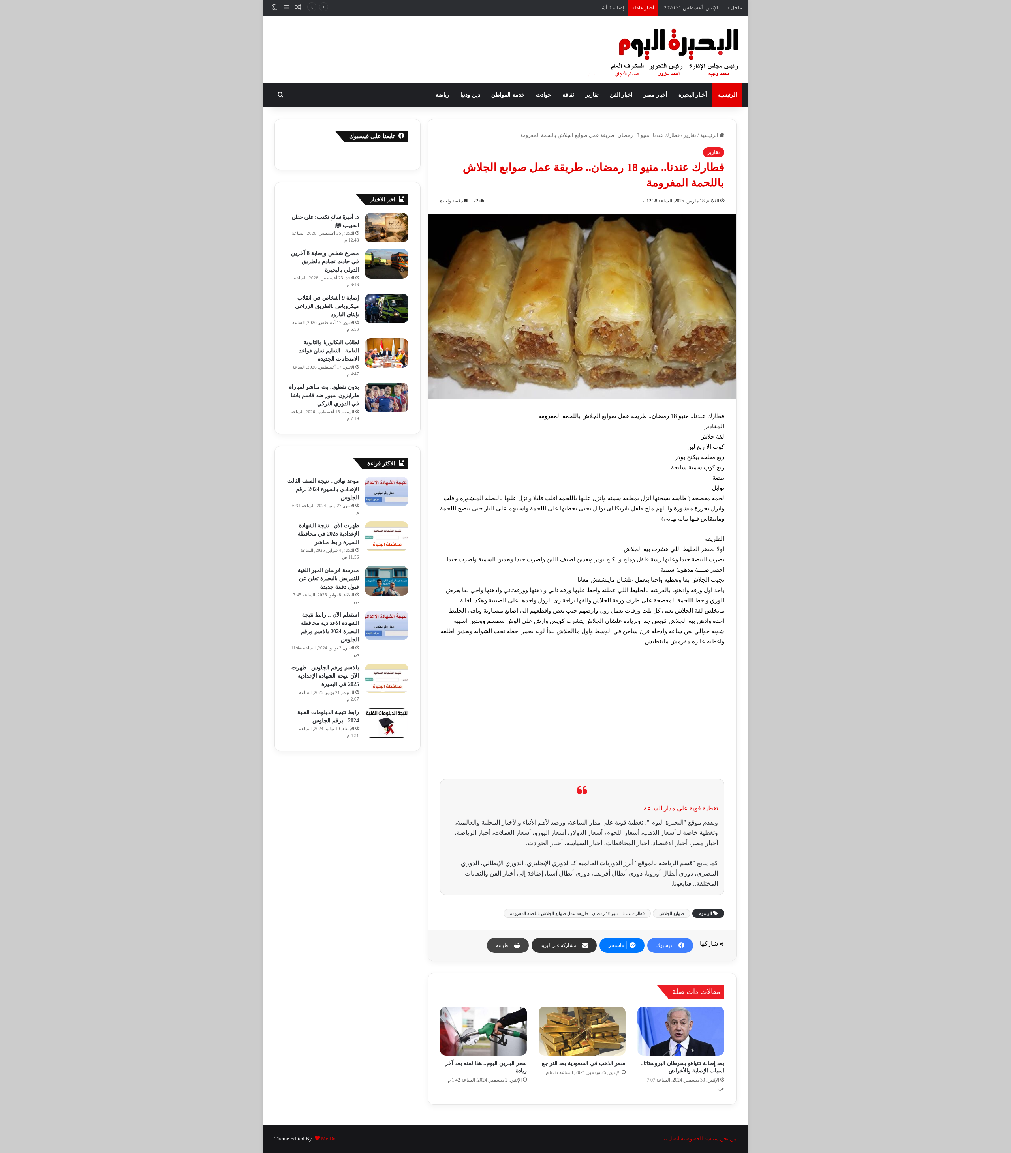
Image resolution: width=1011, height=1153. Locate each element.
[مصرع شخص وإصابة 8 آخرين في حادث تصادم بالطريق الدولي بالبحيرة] (386, 264)
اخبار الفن (621, 95)
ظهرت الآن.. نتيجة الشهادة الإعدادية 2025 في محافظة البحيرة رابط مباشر (328, 534)
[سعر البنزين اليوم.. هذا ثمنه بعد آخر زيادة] (483, 1031)
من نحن (728, 1139)
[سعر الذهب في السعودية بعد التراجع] (582, 1031)
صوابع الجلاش (671, 913)
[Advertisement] (582, 711)
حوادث (543, 95)
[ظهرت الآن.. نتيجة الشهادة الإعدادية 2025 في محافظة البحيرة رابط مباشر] (386, 536)
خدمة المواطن (508, 95)
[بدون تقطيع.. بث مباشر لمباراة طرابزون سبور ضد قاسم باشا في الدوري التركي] (386, 397)
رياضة (442, 95)
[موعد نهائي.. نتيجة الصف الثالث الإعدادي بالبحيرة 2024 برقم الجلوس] (386, 491)
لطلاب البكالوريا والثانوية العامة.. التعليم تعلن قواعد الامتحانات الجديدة (329, 350)
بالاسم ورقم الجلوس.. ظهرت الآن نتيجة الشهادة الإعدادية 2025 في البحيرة (325, 676)
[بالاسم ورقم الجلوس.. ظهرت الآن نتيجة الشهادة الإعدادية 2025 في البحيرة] (386, 678)
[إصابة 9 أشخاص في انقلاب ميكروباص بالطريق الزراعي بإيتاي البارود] (386, 308)
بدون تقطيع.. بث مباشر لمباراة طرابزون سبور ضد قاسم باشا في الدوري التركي (324, 395)
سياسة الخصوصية (700, 1139)
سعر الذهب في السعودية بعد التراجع (584, 1063)
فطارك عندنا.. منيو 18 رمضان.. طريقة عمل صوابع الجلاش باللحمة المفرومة (577, 913)
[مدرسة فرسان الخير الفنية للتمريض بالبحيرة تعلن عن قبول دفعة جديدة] (386, 581)
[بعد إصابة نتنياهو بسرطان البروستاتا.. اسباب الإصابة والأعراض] (680, 1031)
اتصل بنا (671, 1139)
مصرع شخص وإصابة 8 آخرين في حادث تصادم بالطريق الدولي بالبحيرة (325, 261)
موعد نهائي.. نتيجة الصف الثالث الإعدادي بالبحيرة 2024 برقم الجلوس (323, 489)
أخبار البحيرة (692, 95)
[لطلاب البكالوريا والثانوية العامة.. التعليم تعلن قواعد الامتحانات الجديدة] (386, 353)
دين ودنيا (470, 95)
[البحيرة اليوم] (653, 49)
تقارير (592, 95)
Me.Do (328, 1139)
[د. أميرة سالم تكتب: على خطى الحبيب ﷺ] (386, 227)
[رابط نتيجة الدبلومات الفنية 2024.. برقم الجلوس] (386, 723)
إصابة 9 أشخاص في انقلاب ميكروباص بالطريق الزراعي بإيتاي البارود (551, 8)
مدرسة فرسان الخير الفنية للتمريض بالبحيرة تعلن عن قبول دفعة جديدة (328, 578)
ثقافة (568, 95)
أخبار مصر (655, 95)
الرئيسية (727, 95)
